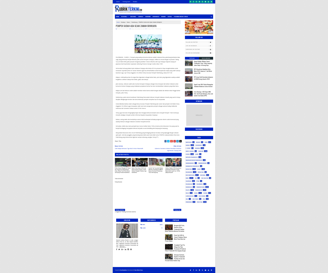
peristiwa (199, 202)
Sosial (170, 16)
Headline (200, 151)
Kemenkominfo (190, 163)
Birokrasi (156, 16)
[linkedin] (125, 249)
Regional (124, 16)
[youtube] (208, 1)
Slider (144, 228)
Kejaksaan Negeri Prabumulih (194, 160)
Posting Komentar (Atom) (129, 212)
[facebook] (193, 1)
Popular (192, 58)
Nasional (133, 16)
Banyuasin (189, 142)
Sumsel (205, 193)
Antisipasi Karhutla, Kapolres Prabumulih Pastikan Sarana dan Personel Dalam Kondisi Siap (175, 258)
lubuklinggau (190, 196)
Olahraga (188, 181)
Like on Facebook (191, 45)
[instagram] (199, 1)
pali (204, 199)
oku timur (195, 199)
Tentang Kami (126, 1)
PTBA (198, 181)
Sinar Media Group (138, 270)
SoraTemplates (123, 270)
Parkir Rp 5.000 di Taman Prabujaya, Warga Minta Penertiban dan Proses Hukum (176, 238)
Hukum (188, 154)
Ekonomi (148, 16)
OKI (196, 178)
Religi (187, 193)
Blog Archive (206, 58)
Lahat (199, 169)
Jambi (196, 154)
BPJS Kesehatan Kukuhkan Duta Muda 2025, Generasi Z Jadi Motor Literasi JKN (203, 71)
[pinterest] (211, 1)
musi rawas (202, 196)
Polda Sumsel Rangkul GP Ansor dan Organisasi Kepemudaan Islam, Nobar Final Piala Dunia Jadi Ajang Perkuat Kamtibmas (123, 170)
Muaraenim (189, 172)
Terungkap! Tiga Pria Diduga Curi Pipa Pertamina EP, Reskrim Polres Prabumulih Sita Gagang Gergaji (175, 248)
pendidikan (189, 202)
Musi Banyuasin (190, 175)
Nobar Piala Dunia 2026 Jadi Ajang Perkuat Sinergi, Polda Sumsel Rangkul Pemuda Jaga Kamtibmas (139, 170)
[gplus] (196, 1)
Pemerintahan (201, 187)
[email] (205, 1)
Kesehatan (189, 169)
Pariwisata (189, 187)
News (128, 22)
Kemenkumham (203, 163)
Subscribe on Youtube (193, 49)
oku (187, 199)
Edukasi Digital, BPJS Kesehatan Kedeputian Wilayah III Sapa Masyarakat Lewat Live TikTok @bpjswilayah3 (173, 170)
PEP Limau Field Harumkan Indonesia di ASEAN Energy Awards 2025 (203, 78)
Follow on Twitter (192, 42)
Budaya (163, 16)
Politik (188, 190)
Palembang (134, 22)
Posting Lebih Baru (120, 210)
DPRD (206, 142)
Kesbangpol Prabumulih (192, 166)
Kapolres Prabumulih (192, 157)
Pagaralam (189, 184)
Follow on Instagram (193, 53)
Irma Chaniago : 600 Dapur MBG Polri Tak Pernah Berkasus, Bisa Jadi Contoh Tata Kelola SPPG (203, 94)
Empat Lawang (190, 151)
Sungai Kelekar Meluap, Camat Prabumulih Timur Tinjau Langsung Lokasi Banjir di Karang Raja (203, 63)
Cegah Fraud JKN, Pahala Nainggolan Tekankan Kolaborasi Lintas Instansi (203, 85)
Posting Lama (177, 210)
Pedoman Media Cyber (181, 16)
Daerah (188, 145)
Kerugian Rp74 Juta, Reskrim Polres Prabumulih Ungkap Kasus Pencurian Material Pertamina (174, 228)
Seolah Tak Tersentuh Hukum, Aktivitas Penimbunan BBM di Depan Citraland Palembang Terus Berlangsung (156, 170)
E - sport (188, 148)
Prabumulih (198, 190)
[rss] (202, 1)
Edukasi (140, 16)
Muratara (201, 172)
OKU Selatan (204, 178)
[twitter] (190, 1)
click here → (122, 247)
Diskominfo (199, 145)
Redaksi (135, 1)
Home (118, 1)
